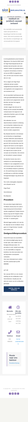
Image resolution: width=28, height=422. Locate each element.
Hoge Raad (7, 188)
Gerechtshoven (8, 192)
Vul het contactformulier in (19, 342)
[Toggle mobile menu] (25, 13)
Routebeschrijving (14, 363)
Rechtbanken (7, 196)
